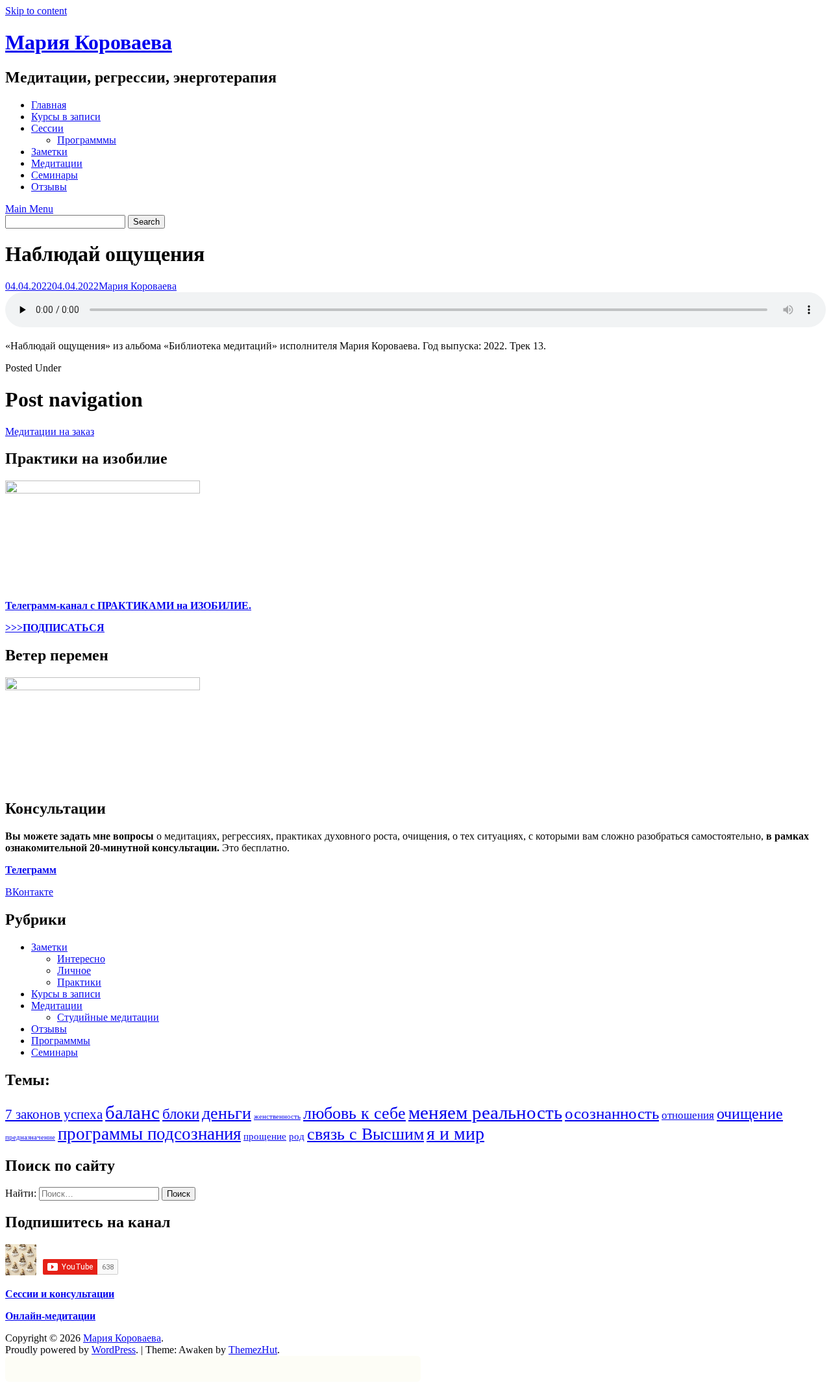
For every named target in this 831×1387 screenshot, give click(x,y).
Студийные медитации (108, 1017)
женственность (277, 1116)
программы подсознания (149, 1133)
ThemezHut (253, 1349)
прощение (264, 1136)
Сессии (47, 128)
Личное (74, 970)
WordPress (114, 1349)
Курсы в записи (66, 116)
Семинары (54, 175)
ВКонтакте (29, 891)
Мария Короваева (88, 42)
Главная (48, 104)
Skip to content (36, 10)
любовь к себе (354, 1113)
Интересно (81, 958)
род (296, 1136)
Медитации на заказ (49, 431)
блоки (180, 1114)
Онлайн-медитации (50, 1315)
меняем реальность (485, 1112)
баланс (132, 1112)
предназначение (30, 1137)
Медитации (56, 163)
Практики (79, 982)
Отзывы (49, 186)
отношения (688, 1115)
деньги (226, 1113)
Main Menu (29, 208)
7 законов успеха (54, 1114)
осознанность (612, 1113)
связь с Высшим (365, 1134)
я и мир (455, 1133)
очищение (750, 1113)
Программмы (86, 139)
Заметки (49, 151)
